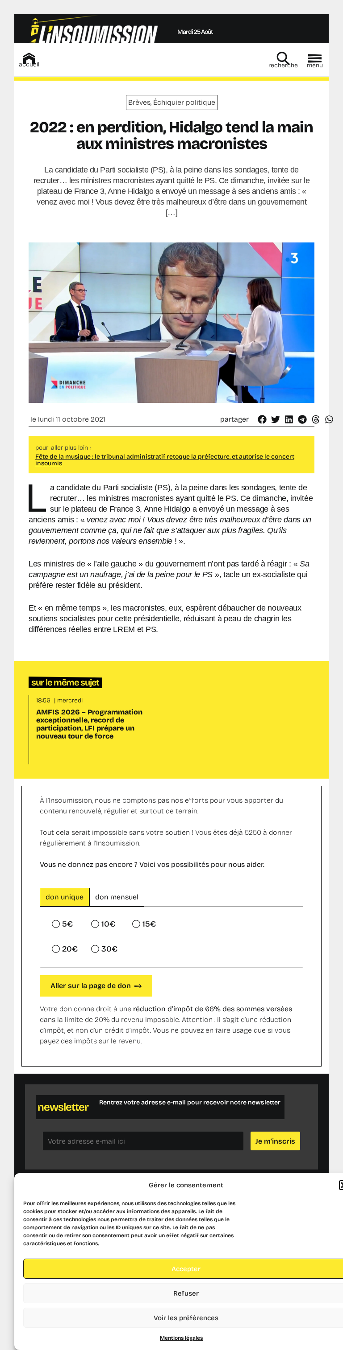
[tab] (64, 897)
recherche (283, 65)
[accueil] (29, 58)
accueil (29, 64)
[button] (262, 419)
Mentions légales (181, 1338)
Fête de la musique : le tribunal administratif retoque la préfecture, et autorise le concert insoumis (164, 460)
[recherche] (283, 58)
